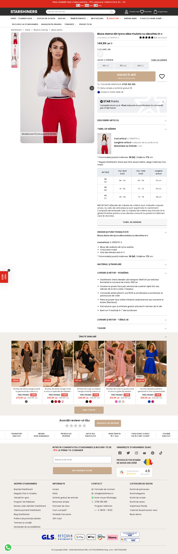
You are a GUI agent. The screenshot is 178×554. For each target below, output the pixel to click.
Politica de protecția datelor (27, 518)
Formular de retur (61, 506)
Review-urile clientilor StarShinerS (30, 506)
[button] (4, 277)
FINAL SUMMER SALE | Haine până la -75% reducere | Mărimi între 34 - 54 (89, 2)
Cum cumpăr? (60, 510)
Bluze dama (135, 514)
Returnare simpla (61, 501)
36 (105, 65)
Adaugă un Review (108, 423)
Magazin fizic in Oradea (25, 493)
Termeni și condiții (23, 522)
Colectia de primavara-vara (143, 510)
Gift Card (57, 518)
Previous (14, 373)
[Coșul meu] (155, 12)
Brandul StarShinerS (23, 489)
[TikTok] (161, 453)
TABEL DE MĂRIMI (132, 222)
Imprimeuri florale (138, 506)
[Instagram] (136, 453)
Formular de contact (105, 489)
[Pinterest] (153, 453)
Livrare (56, 489)
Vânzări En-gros (21, 497)
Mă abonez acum (82, 470)
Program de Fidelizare (24, 501)
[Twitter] (128, 453)
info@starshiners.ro (104, 493)
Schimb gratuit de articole (65, 497)
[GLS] (49, 539)
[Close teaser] (9, 270)
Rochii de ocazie (138, 497)
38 (123, 65)
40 (140, 65)
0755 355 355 (128, 84)
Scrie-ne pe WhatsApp (105, 497)
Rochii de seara (137, 501)
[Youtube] (144, 453)
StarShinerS (16, 30)
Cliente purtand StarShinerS (27, 510)
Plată (55, 493)
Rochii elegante (137, 493)
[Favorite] (142, 12)
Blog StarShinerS (21, 514)
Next (92, 88)
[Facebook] (120, 453)
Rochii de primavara (139, 489)
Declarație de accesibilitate (27, 526)
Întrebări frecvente (62, 514)
